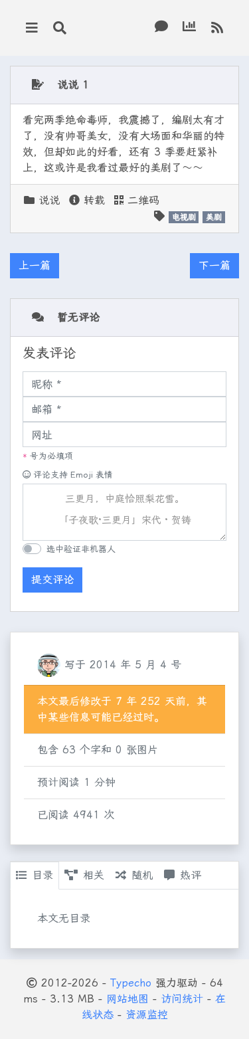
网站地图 (127, 998)
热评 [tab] (190, 875)
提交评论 (52, 579)
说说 (49, 200)
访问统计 (182, 998)
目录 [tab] (42, 875)
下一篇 (214, 265)
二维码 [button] (141, 200)
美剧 (214, 217)
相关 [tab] (93, 875)
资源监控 (146, 1014)
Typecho (130, 983)
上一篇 (34, 265)
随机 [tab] (142, 875)
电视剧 (184, 217)
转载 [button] (92, 200)
